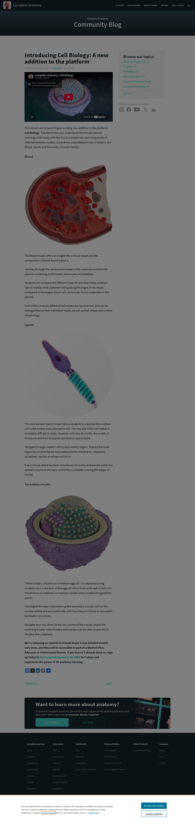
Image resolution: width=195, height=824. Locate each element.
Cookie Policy (94, 812)
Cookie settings (48, 812)
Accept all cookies (154, 805)
